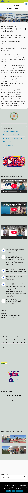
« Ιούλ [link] (2, 352)
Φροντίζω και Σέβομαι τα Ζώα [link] (10, 131)
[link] (26, 4)
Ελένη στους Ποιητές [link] (8, 145)
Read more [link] (19, 490)
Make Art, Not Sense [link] (8, 141)
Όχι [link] (13, 490)
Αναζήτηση (4, 474)
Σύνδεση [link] (8, 1)
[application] (14, 186)
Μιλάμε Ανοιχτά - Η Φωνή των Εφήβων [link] (13, 134)
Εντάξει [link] (9, 490)
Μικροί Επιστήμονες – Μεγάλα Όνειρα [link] (12, 138)
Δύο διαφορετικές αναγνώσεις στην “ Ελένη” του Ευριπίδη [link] (14, 28)
